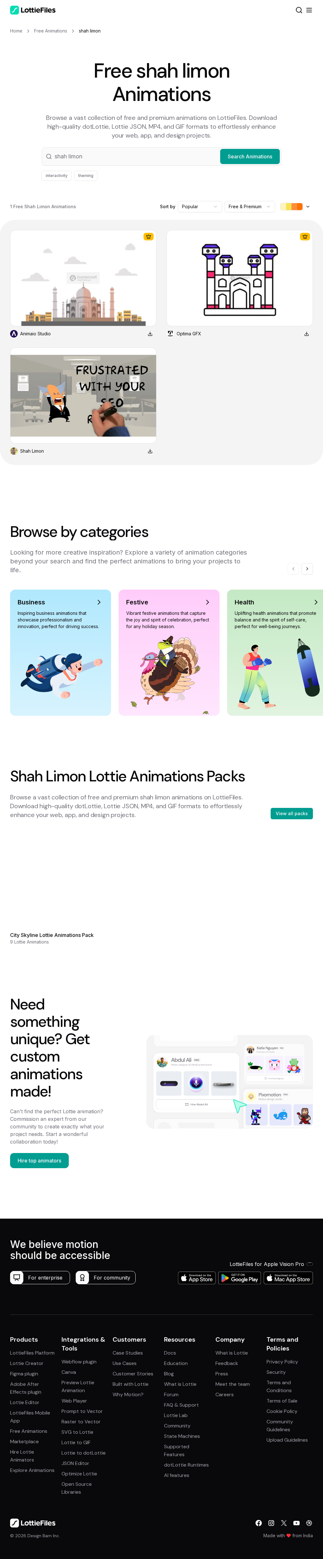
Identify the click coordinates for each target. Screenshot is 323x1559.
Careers (224, 1394)
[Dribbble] (309, 1523)
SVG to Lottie (77, 1432)
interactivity (57, 175)
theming (85, 175)
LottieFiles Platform (32, 1353)
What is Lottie (180, 1384)
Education (176, 1363)
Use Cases (125, 1363)
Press (221, 1373)
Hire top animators (39, 1160)
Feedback (226, 1363)
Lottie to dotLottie (84, 1453)
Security (276, 1372)
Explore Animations (32, 1470)
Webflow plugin (79, 1361)
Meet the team (232, 1384)
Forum (171, 1394)
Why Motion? (128, 1394)
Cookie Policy (282, 1411)
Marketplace (24, 1441)
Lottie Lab (176, 1415)
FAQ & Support (181, 1405)
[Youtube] (296, 1523)
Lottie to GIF (76, 1442)
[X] (284, 1523)
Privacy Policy (282, 1361)
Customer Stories (133, 1373)
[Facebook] (258, 1523)
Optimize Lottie (79, 1473)
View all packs (292, 813)
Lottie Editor (24, 1402)
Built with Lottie (131, 1384)
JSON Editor (75, 1463)
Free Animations (28, 1431)
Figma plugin (24, 1373)
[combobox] (200, 206)
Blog (169, 1373)
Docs (170, 1353)
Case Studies (128, 1353)
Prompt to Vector (82, 1411)
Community (177, 1425)
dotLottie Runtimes (186, 1465)
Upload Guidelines (287, 1440)
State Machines (182, 1436)
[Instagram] (271, 1523)
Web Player (74, 1400)
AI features (176, 1475)
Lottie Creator (27, 1363)
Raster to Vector (81, 1421)
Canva (69, 1372)
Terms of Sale (282, 1400)
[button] (161, 156)
